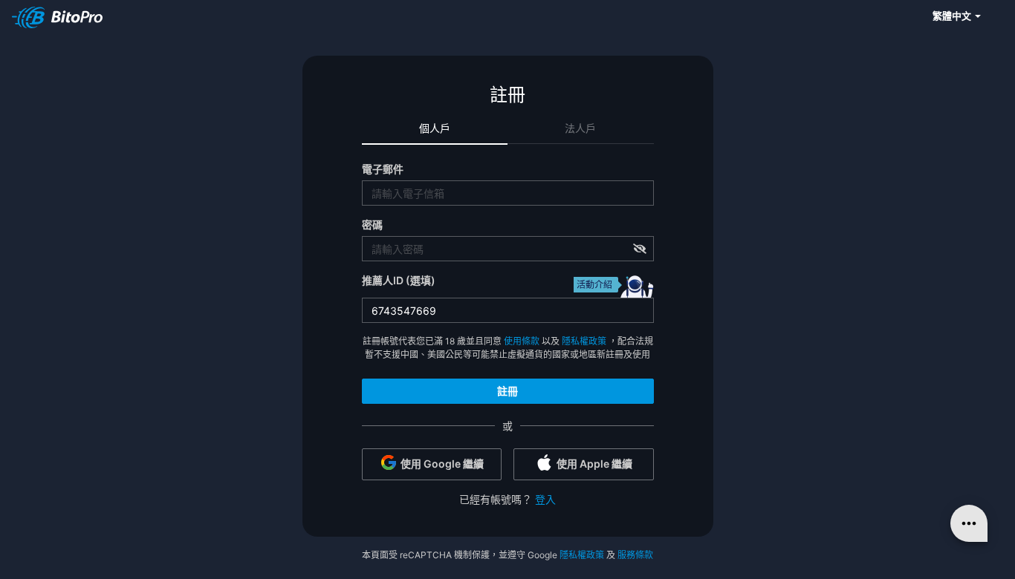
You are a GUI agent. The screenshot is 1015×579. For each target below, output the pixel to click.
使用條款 (522, 341)
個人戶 (434, 128)
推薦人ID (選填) (398, 280)
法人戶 (580, 128)
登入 (545, 499)
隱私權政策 (584, 341)
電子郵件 (382, 169)
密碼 (372, 224)
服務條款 (635, 554)
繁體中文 (953, 16)
